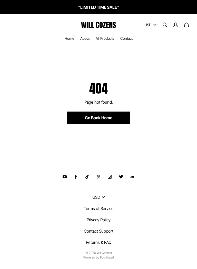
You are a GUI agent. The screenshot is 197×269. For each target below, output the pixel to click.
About (85, 38)
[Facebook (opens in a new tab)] (76, 177)
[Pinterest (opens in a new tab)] (98, 177)
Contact (126, 38)
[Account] (175, 25)
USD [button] (147, 25)
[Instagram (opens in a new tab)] (109, 177)
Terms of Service (99, 208)
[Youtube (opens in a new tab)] (64, 177)
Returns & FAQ (98, 242)
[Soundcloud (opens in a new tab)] (132, 177)
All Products (105, 38)
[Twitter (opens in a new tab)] (121, 177)
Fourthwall (107, 257)
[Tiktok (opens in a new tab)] (87, 177)
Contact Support (98, 231)
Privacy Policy (99, 219)
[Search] (165, 25)
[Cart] (186, 25)
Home (69, 38)
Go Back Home (98, 117)
